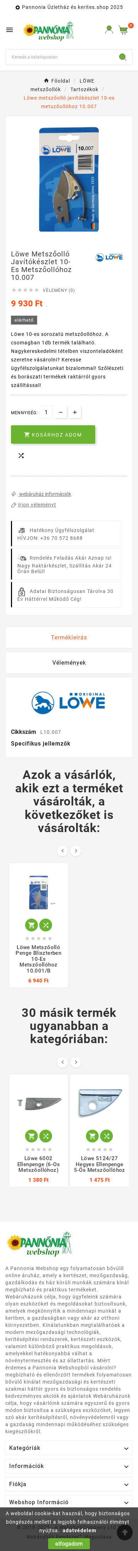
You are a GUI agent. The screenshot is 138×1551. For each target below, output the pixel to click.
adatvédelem (79, 1530)
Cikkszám (24, 732)
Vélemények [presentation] (69, 662)
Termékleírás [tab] (69, 637)
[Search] (122, 57)
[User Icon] (109, 30)
